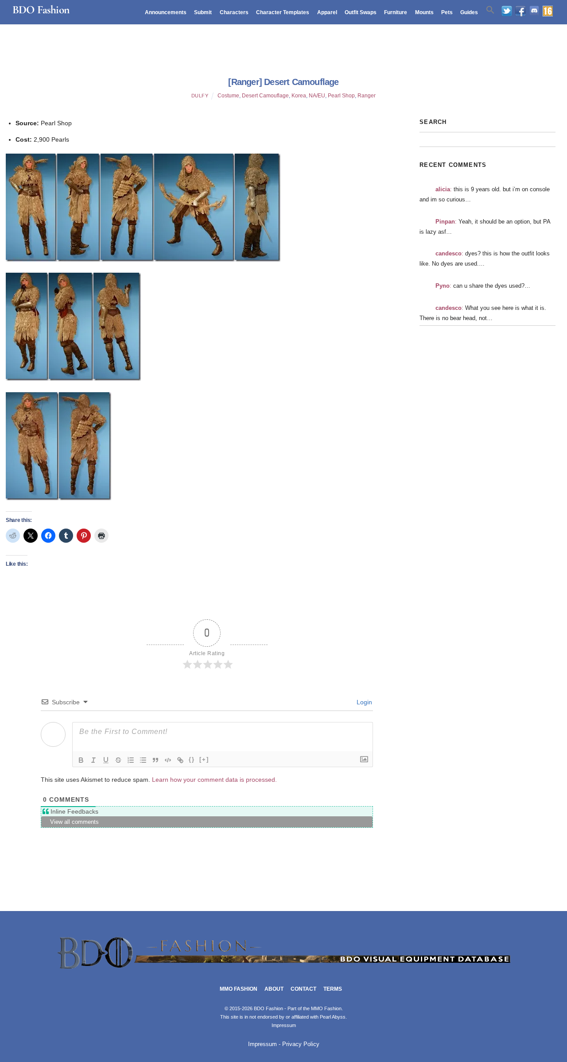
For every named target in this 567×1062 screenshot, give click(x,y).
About (274, 989)
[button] (490, 10)
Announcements (165, 12)
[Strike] (118, 760)
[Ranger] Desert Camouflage (283, 82)
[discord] (534, 11)
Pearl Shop (341, 96)
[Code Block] (168, 760)
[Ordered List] (130, 760)
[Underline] (106, 760)
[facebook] (520, 11)
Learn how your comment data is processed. (214, 779)
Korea (298, 96)
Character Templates (282, 12)
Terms (332, 989)
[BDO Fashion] (283, 969)
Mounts (424, 12)
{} (192, 759)
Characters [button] (234, 12)
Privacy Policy (300, 1044)
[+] (204, 759)
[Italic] (93, 760)
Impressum (284, 1025)
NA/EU (317, 96)
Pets (447, 12)
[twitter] (506, 11)
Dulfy (200, 95)
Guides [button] (469, 12)
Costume (228, 96)
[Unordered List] (143, 760)
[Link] (180, 760)
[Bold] (81, 760)
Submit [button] (203, 12)
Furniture (395, 12)
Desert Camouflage (265, 96)
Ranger (366, 96)
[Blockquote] (155, 760)
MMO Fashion (238, 989)
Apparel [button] (327, 12)
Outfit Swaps (361, 12)
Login (363, 702)
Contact (303, 989)
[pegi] (548, 11)
